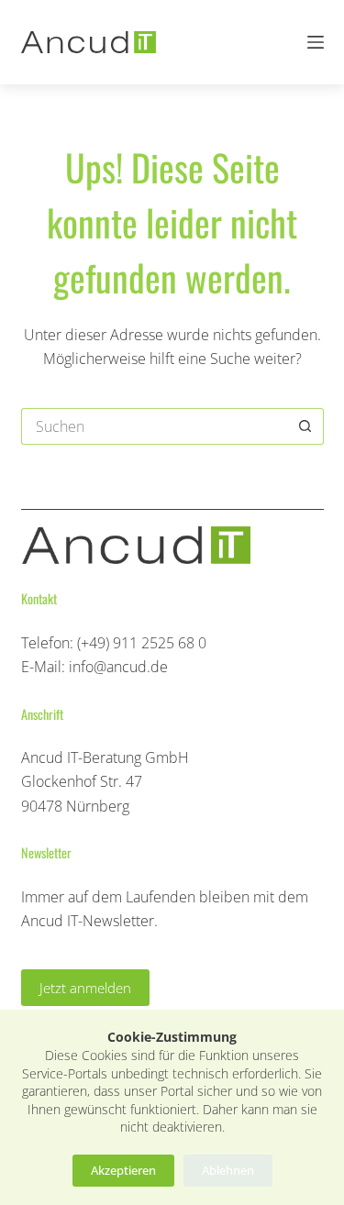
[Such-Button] (305, 426)
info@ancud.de (118, 667)
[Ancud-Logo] (89, 42)
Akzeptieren (123, 1170)
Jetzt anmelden (85, 987)
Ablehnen (228, 1170)
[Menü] (315, 42)
